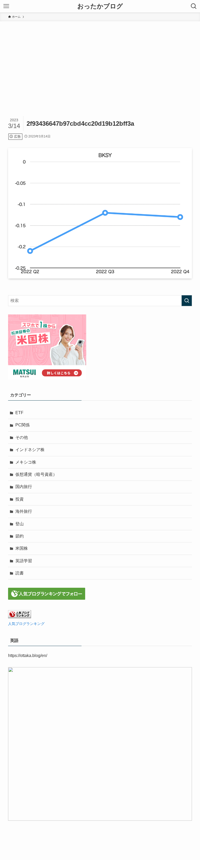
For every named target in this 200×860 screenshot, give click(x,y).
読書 (19, 573)
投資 (19, 499)
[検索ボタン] (194, 6)
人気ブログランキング (26, 624)
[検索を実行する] (187, 300)
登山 (19, 524)
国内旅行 (23, 486)
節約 (19, 536)
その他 (21, 437)
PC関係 (22, 425)
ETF (19, 412)
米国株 (21, 548)
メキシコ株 (25, 462)
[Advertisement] (100, 60)
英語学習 (23, 561)
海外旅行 (23, 511)
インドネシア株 (30, 449)
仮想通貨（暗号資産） (36, 474)
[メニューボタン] (6, 6)
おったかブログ (100, 6)
